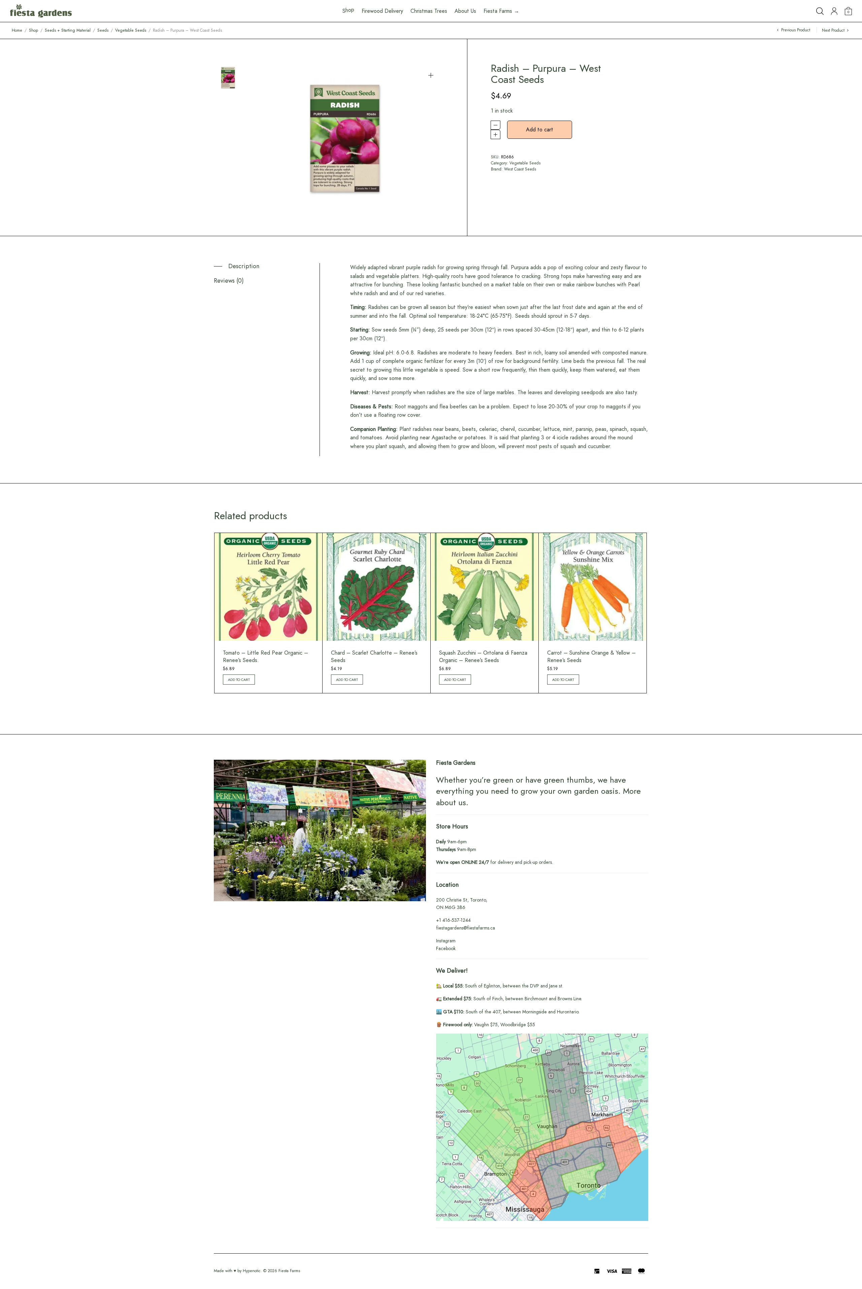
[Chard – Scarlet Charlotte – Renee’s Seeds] (376, 587)
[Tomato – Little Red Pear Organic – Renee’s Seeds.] (268, 587)
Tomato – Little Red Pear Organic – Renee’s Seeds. (265, 656)
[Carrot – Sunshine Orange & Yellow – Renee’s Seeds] (592, 587)
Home (17, 30)
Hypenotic (252, 1271)
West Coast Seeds (520, 169)
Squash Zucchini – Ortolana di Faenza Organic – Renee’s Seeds (483, 656)
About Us (465, 11)
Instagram (446, 940)
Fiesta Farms (289, 1271)
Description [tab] (243, 266)
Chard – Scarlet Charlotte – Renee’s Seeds (374, 656)
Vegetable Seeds (130, 30)
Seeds (102, 30)
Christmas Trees (428, 11)
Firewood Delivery (382, 11)
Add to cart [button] (239, 679)
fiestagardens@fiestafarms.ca (465, 927)
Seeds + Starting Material (68, 30)
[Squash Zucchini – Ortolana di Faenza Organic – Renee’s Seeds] (484, 587)
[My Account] (834, 11)
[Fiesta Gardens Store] (41, 11)
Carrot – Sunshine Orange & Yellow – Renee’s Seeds (591, 656)
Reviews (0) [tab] (229, 281)
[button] (431, 75)
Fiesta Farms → (501, 11)
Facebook (446, 948)
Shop (33, 30)
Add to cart (539, 129)
